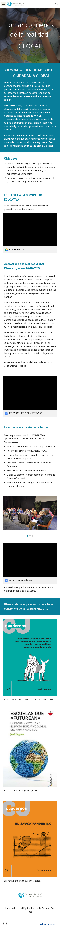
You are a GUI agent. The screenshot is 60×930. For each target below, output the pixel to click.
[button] (3, 4)
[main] (30, 35)
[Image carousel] (30, 516)
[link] (30, 233)
